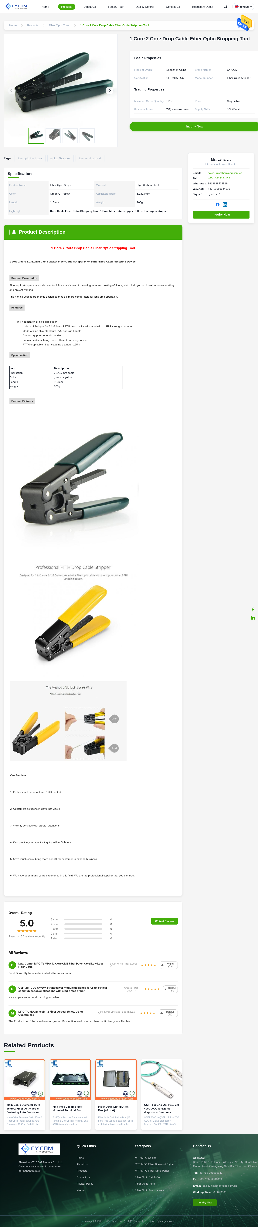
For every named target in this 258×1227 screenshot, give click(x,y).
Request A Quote (202, 6)
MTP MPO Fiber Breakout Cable (154, 1164)
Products (66, 6)
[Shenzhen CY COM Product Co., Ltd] (18, 6)
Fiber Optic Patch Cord (148, 1177)
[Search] (225, 6)
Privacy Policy (85, 1183)
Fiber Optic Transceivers (149, 1190)
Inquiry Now (221, 214)
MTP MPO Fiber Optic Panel (152, 1170)
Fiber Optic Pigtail (145, 1183)
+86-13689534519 (219, 178)
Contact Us (173, 6)
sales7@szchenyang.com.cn (225, 172)
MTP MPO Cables (145, 1157)
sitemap (81, 1190)
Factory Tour (116, 6)
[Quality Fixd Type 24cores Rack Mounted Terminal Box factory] (70, 1079)
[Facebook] (253, 609)
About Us (90, 6)
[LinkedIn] (253, 618)
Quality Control (145, 6)
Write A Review (164, 921)
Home (45, 6)
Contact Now (24, 1124)
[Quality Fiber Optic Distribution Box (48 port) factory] (116, 1079)
